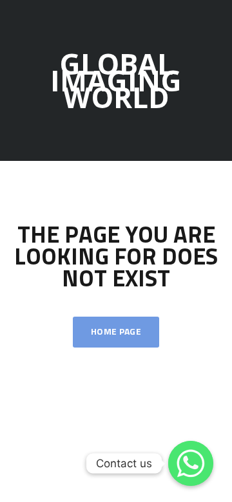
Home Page (116, 332)
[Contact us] (190, 463)
